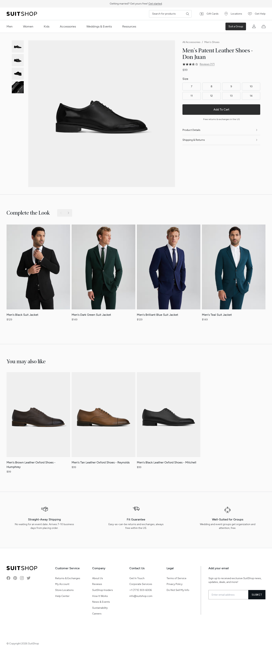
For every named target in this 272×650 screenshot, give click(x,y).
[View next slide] (68, 213)
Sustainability (100, 607)
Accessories (68, 26)
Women (28, 26)
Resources (129, 26)
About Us (97, 578)
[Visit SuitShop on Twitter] (28, 578)
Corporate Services (140, 584)
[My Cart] (263, 26)
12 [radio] (211, 95)
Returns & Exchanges (67, 578)
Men (10, 26)
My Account (62, 584)
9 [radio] (231, 86)
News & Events (101, 601)
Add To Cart (221, 109)
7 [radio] (191, 86)
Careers (97, 613)
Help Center (62, 596)
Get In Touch (137, 578)
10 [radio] (251, 86)
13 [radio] (231, 95)
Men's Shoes (211, 42)
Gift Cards (213, 13)
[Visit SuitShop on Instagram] (22, 578)
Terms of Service (176, 578)
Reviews (97, 584)
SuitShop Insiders (102, 590)
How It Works (100, 596)
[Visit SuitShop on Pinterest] (15, 578)
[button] (101, 113)
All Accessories (191, 42)
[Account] (254, 26)
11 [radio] (191, 95)
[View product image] (18, 46)
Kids (46, 26)
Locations (236, 13)
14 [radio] (251, 95)
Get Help (260, 13)
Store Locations (64, 590)
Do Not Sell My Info (178, 590)
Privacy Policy (174, 584)
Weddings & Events (99, 26)
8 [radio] (211, 86)
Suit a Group (235, 26)
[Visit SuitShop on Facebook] (8, 578)
